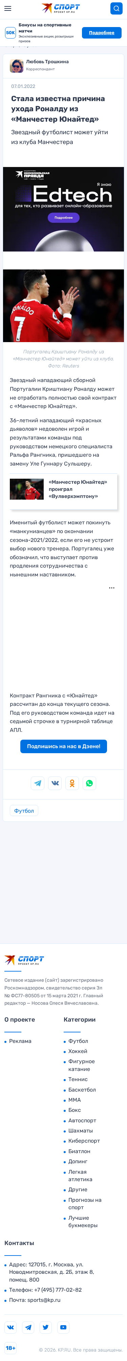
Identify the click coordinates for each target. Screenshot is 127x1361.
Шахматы (80, 1130)
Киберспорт (84, 1141)
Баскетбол (82, 1090)
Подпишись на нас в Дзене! (63, 746)
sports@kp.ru (44, 1300)
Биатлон (79, 1151)
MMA (74, 1100)
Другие (77, 1189)
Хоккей (77, 1051)
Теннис (78, 1079)
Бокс (74, 1110)
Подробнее (101, 32)
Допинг (77, 1161)
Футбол (24, 811)
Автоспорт (82, 1120)
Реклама (20, 1041)
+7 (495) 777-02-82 (58, 1290)
